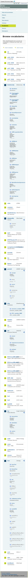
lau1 (8, 396)
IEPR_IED (10, 378)
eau (12, 479)
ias (8, 325)
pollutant (14, 349)
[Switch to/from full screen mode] (19, 3)
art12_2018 (10, 63)
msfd (8, 438)
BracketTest (14, 469)
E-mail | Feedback (6, 573)
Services (4, 28)
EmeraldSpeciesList (14, 112)
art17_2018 (10, 79)
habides (9, 319)
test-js (13, 503)
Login (16, 3)
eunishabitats (14, 118)
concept (13, 272)
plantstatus (14, 422)
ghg (8, 303)
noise (9, 444)
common (10, 207)
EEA (8, 1)
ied (8, 330)
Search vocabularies (9, 47)
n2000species (14, 172)
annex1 (13, 336)
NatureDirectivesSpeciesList (14, 182)
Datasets (4, 15)
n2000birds (14, 141)
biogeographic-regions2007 (14, 94)
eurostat (9, 252)
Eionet (8, 9)
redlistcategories (14, 189)
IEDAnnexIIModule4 (11, 371)
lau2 (8, 400)
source (13, 284)
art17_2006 (10, 68)
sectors (13, 431)
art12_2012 (10, 57)
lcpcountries (14, 416)
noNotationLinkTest (14, 498)
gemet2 (9, 269)
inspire (9, 385)
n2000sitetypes (14, 164)
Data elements (5, 20)
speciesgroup (14, 196)
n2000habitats (14, 150)
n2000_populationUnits (14, 132)
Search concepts (20, 47)
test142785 (14, 509)
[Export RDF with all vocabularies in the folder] (24, 85)
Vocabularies (5, 25)
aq (8, 52)
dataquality (14, 106)
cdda (8, 203)
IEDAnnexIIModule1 (11, 357)
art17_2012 (10, 74)
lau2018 (9, 404)
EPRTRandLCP (11, 240)
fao (8, 258)
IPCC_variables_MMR (14, 313)
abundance (14, 88)
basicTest (14, 464)
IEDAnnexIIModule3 (11, 362)
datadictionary (11, 212)
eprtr (8, 233)
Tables (3, 17)
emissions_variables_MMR (14, 308)
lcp (8, 411)
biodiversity (10, 85)
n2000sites (14, 158)
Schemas (4, 23)
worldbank (10, 563)
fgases (9, 263)
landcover (10, 390)
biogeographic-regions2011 (14, 100)
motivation (14, 124)
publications (11, 449)
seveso (9, 455)
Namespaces (5, 31)
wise (8, 557)
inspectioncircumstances (14, 342)
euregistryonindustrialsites (11, 247)
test (8, 460)
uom (8, 552)
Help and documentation (7, 12)
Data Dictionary (13, 9)
